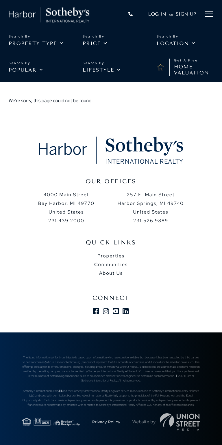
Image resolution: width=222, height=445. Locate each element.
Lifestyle (98, 70)
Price (92, 43)
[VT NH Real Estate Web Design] (180, 422)
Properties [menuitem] (111, 256)
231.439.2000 (66, 221)
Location (173, 43)
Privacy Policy (106, 422)
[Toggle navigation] (209, 15)
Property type (33, 43)
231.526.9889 (150, 221)
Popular (23, 70)
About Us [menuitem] (111, 273)
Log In (157, 14)
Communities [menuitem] (111, 264)
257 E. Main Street (151, 203)
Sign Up (186, 14)
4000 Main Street (66, 203)
